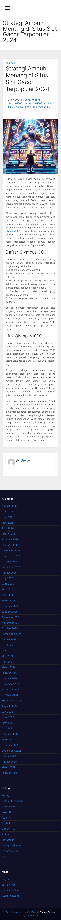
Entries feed (9, 884)
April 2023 (8, 728)
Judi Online (8, 806)
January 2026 (10, 545)
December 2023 (11, 684)
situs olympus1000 (40, 106)
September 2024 (11, 633)
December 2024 (11, 617)
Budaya (6, 795)
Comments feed (11, 890)
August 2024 (9, 639)
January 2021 (9, 756)
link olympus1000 (32, 103)
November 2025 (11, 556)
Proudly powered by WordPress (22, 912)
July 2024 (7, 645)
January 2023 (10, 734)
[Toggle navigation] (7, 8)
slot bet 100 (9, 828)
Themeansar (32, 915)
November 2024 (11, 622)
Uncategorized (10, 851)
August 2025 (9, 572)
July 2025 (7, 578)
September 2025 (11, 567)
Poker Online (9, 812)
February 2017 (10, 772)
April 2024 (8, 661)
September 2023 (11, 700)
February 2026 (10, 539)
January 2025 (10, 611)
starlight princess (12, 845)
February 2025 (10, 606)
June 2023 (8, 717)
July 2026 (7, 511)
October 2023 (10, 695)
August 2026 (9, 506)
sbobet (6, 823)
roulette (6, 817)
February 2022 (10, 745)
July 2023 (7, 711)
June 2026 (8, 517)
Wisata (6, 856)
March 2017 (8, 767)
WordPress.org (10, 895)
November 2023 (11, 689)
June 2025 (8, 583)
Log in (5, 879)
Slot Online (11, 63)
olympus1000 (21, 106)
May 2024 (7, 656)
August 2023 (9, 706)
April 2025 (8, 595)
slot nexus (8, 834)
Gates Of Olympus (12, 801)
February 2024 (10, 672)
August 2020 (9, 761)
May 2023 (7, 722)
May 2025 (7, 589)
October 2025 (10, 561)
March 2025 (9, 600)
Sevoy (28, 99)
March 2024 (9, 667)
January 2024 (10, 678)
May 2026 (7, 522)
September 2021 (11, 750)
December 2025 (11, 550)
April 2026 (8, 528)
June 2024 (8, 650)
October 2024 (10, 628)
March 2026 (9, 533)
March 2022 (9, 739)
